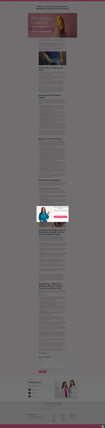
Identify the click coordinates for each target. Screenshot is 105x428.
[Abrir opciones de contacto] (103, 427)
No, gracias (60, 219)
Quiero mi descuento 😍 (60, 216)
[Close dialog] (67, 206)
